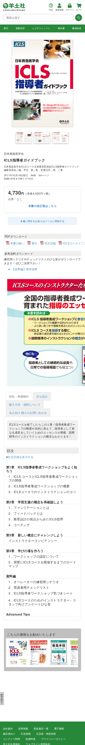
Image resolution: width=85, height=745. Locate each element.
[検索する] (78, 17)
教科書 (61, 28)
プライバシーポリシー (53, 739)
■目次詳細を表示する (19, 457)
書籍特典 (76, 28)
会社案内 (8, 728)
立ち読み (42, 396)
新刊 (6, 28)
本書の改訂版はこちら (42, 206)
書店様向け (9, 733)
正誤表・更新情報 (46, 733)
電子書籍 (59, 728)
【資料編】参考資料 (25, 269)
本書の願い (17, 243)
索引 (34, 243)
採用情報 (23, 728)
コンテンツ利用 (11, 739)
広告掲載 (26, 733)
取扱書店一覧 (41, 728)
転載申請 (31, 739)
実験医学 (20, 28)
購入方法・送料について (24, 404)
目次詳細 (50, 243)
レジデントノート (41, 28)
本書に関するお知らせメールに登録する (42, 221)
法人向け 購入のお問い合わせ (28, 413)
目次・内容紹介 (19, 396)
